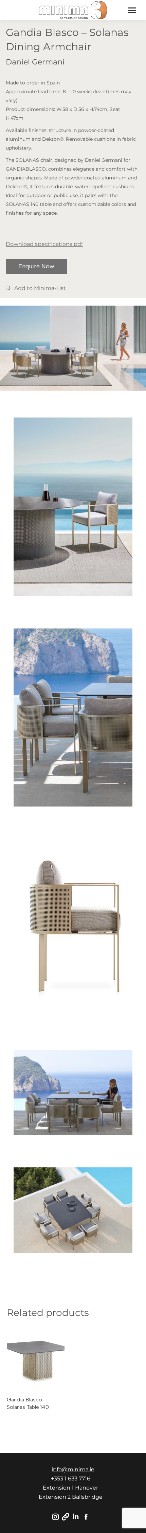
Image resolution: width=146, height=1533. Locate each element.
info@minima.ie (73, 1469)
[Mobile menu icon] (132, 10)
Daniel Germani (35, 61)
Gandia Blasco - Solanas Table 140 (28, 1403)
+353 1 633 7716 (70, 1478)
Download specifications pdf (44, 244)
